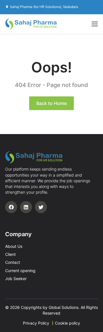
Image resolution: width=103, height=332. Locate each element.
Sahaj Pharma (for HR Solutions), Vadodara (44, 7)
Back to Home (51, 103)
